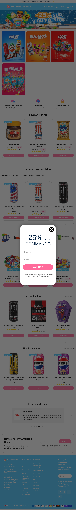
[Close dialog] (51, 229)
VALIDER (38, 267)
